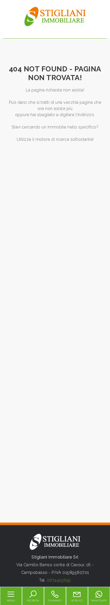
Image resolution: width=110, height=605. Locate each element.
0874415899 (59, 580)
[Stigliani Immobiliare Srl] (55, 16)
